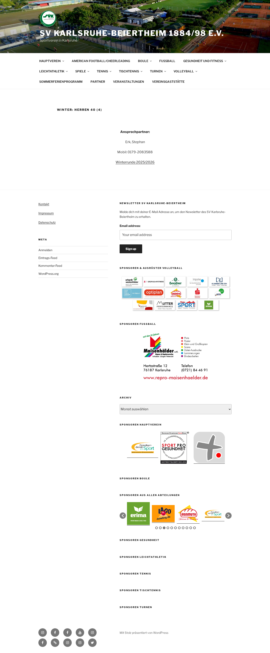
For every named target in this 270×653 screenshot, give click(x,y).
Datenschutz (47, 222)
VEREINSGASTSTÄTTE (168, 81)
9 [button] (187, 528)
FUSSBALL (167, 61)
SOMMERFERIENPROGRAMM (60, 81)
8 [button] (183, 528)
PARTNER (97, 81)
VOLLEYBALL (184, 71)
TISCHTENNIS (129, 71)
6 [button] (175, 528)
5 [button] (171, 528)
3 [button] (164, 528)
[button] (123, 515)
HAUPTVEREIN (50, 61)
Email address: (130, 226)
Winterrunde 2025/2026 (135, 162)
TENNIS (102, 71)
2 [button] (160, 528)
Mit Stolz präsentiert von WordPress (144, 632)
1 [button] (156, 528)
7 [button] (179, 528)
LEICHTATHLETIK (51, 71)
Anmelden (45, 250)
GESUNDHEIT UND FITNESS (203, 61)
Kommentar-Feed (50, 265)
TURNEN (156, 71)
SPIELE (80, 71)
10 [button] (190, 528)
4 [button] (168, 528)
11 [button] (194, 528)
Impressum (46, 213)
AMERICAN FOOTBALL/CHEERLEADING (101, 61)
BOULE (143, 61)
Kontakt (43, 204)
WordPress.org (48, 273)
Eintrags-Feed (47, 258)
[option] (175, 356)
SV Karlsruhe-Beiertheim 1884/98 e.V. (132, 33)
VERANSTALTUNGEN (128, 81)
